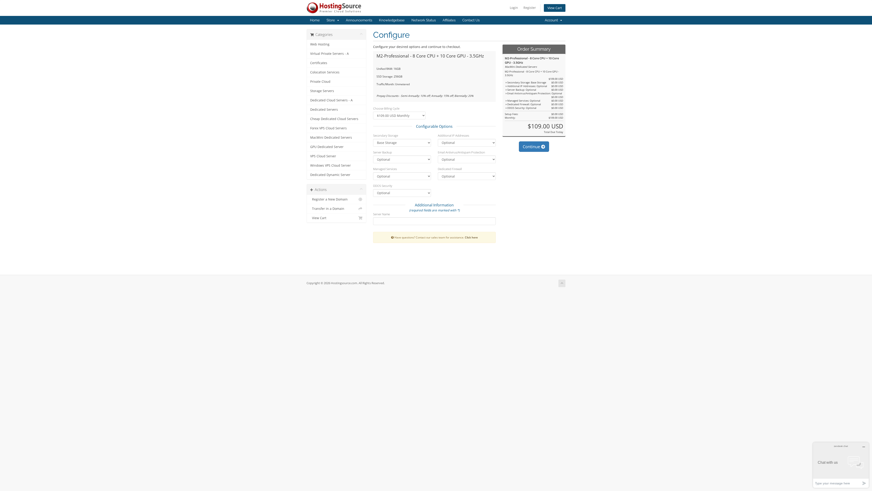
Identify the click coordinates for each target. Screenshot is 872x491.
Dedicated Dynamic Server (330, 175)
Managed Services (385, 169)
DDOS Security (382, 186)
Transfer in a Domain (327, 209)
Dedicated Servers (324, 110)
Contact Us (471, 20)
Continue (532, 146)
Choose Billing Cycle (386, 108)
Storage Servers (322, 91)
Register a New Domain (329, 199)
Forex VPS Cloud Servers (328, 128)
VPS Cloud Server (323, 156)
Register (529, 7)
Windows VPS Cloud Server (330, 165)
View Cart (554, 8)
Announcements (359, 20)
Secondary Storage (385, 135)
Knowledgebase (392, 20)
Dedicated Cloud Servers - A (331, 100)
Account (552, 20)
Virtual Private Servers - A (329, 54)
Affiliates (449, 20)
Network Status (423, 20)
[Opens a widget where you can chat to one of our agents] (840, 465)
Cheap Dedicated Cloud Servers (334, 119)
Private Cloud (320, 82)
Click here (471, 237)
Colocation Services (324, 72)
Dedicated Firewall (450, 169)
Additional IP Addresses (453, 135)
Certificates (318, 63)
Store (332, 20)
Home (315, 20)
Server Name (381, 214)
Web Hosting (319, 44)
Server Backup (382, 152)
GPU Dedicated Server (327, 147)
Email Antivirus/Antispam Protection (461, 152)
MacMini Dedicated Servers (331, 137)
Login (514, 7)
